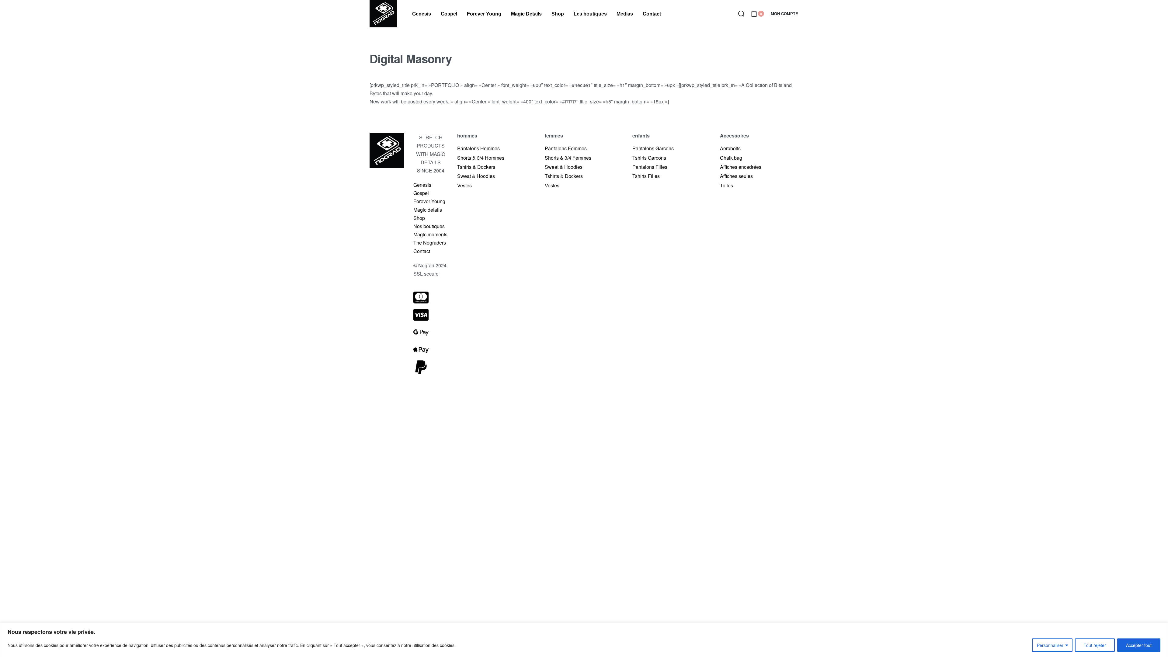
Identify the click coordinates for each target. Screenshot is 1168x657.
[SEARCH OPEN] (741, 13)
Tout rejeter (1095, 645)
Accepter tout (1139, 645)
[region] (584, 640)
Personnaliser (1050, 645)
